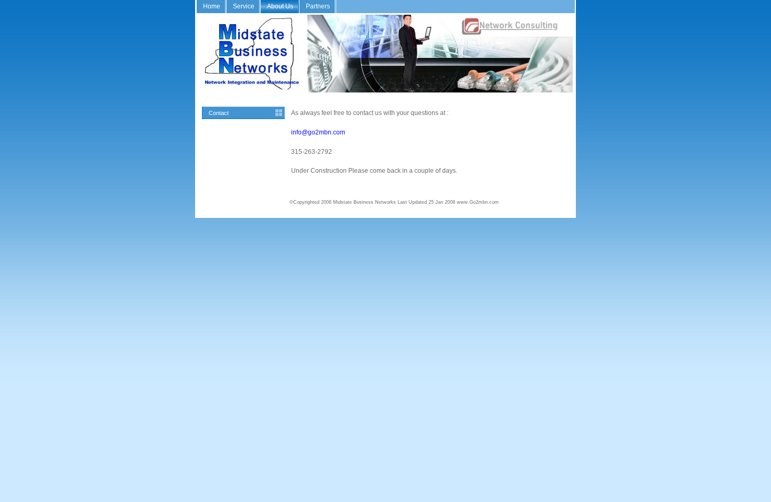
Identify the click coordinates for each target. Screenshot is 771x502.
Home (211, 6)
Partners (318, 6)
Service (243, 6)
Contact (219, 113)
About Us (280, 6)
